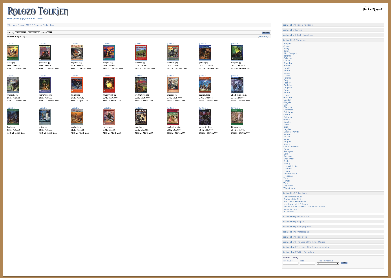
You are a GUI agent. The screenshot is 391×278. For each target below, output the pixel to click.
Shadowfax (288, 158)
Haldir (286, 124)
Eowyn (286, 75)
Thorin (286, 171)
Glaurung (287, 107)
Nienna (286, 144)
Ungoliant (288, 185)
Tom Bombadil (290, 173)
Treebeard (288, 176)
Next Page (264, 36)
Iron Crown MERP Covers (295, 204)
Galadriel (287, 97)
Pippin (286, 149)
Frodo (286, 95)
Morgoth (287, 141)
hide (292, 40)
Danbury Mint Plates (293, 199)
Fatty (285, 80)
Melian (286, 136)
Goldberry (288, 112)
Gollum (286, 114)
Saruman (287, 156)
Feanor (287, 82)
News (9, 18)
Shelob (286, 161)
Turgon (286, 181)
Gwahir (286, 119)
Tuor (285, 178)
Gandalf (287, 100)
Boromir (287, 56)
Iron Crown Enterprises (294, 201)
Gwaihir (287, 122)
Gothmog (287, 117)
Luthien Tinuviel (291, 131)
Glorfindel (288, 109)
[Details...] (11, 43)
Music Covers (290, 209)
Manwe (287, 134)
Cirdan (286, 60)
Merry (286, 139)
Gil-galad (287, 102)
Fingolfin (287, 87)
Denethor (287, 63)
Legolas (287, 129)
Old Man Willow (290, 146)
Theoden (287, 168)
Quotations (29, 18)
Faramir (287, 78)
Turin (285, 183)
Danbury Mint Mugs (292, 196)
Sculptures (288, 211)
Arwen (286, 46)
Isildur (286, 127)
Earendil (287, 65)
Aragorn (287, 43)
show (292, 25)
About (40, 18)
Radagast (288, 151)
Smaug (286, 163)
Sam (285, 154)
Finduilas (287, 85)
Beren (286, 51)
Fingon (286, 90)
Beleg (286, 48)
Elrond (286, 70)
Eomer (286, 73)
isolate (286, 25)
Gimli (285, 105)
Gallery (18, 18)
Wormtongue (289, 188)
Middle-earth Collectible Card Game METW (304, 206)
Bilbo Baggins (290, 53)
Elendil (286, 68)
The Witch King (290, 166)
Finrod (286, 92)
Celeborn (287, 58)
